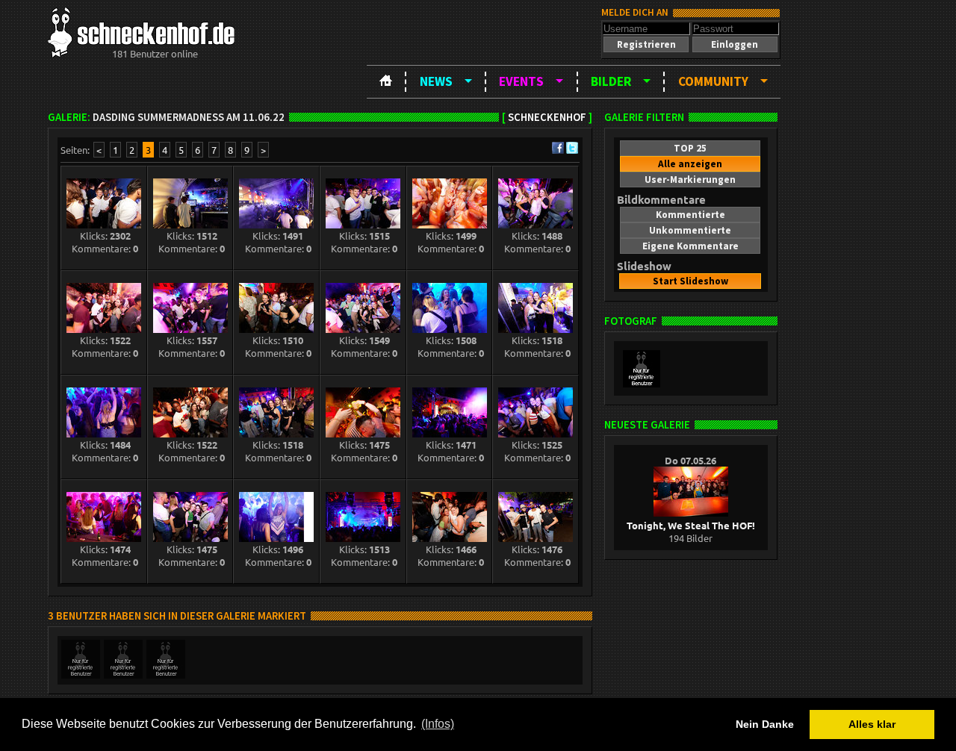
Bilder (611, 81)
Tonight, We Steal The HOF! (691, 525)
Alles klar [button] (872, 724)
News (436, 81)
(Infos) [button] (437, 723)
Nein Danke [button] (765, 724)
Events (521, 81)
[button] (646, 44)
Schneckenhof (547, 117)
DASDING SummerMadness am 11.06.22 (189, 117)
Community (713, 81)
